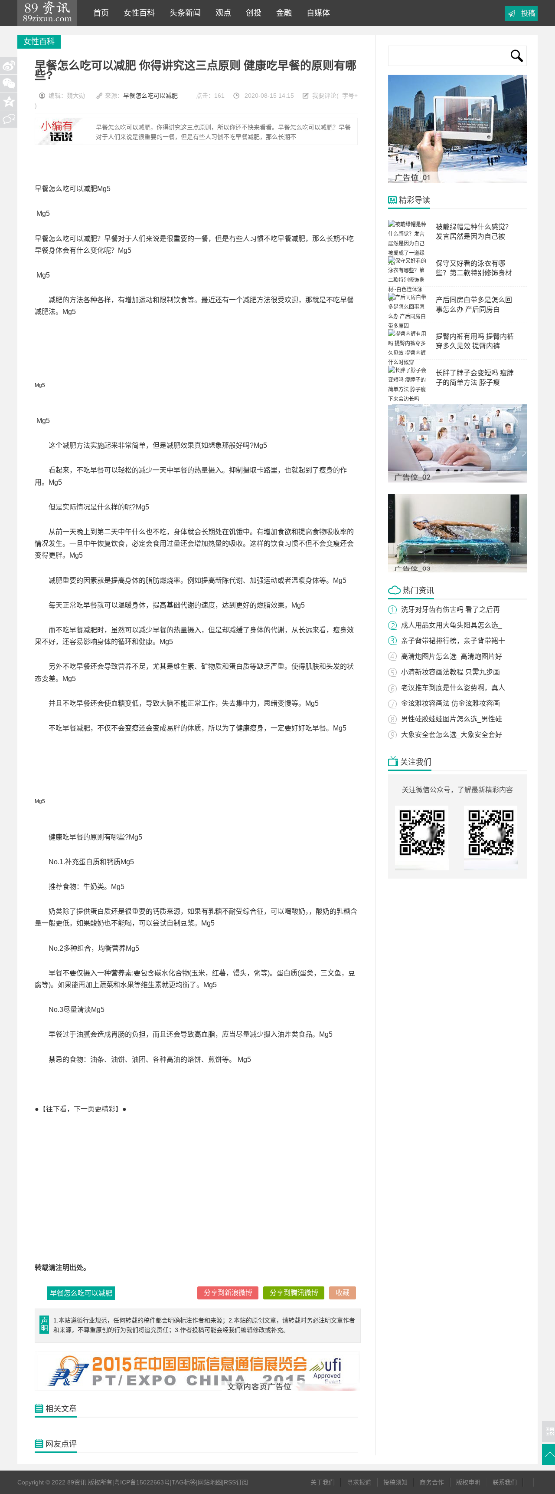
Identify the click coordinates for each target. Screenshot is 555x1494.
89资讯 (47, 13)
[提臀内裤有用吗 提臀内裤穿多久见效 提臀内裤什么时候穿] (407, 363)
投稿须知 (395, 1482)
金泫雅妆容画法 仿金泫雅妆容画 (450, 703)
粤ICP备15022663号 (142, 1482)
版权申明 (468, 1482)
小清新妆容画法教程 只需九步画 (450, 672)
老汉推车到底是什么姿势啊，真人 (453, 687)
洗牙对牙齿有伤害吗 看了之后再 (450, 609)
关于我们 (322, 1482)
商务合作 (432, 1482)
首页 (99, 13)
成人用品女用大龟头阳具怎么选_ (451, 625)
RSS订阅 (236, 1482)
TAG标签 (184, 1482)
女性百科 (137, 13)
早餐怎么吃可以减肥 (150, 95)
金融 (282, 13)
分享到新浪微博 (228, 1292)
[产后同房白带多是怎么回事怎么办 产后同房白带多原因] (407, 326)
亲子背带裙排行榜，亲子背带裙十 (453, 641)
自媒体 (316, 13)
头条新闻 (183, 13)
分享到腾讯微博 (294, 1292)
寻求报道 (359, 1482)
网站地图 (210, 1482)
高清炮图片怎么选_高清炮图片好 (451, 656)
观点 (221, 13)
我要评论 (324, 95)
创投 (251, 13)
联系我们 (505, 1482)
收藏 (342, 1292)
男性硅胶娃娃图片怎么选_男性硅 (451, 719)
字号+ (350, 95)
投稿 (528, 13)
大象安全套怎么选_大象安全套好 (451, 734)
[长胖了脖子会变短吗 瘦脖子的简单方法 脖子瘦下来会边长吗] (407, 399)
